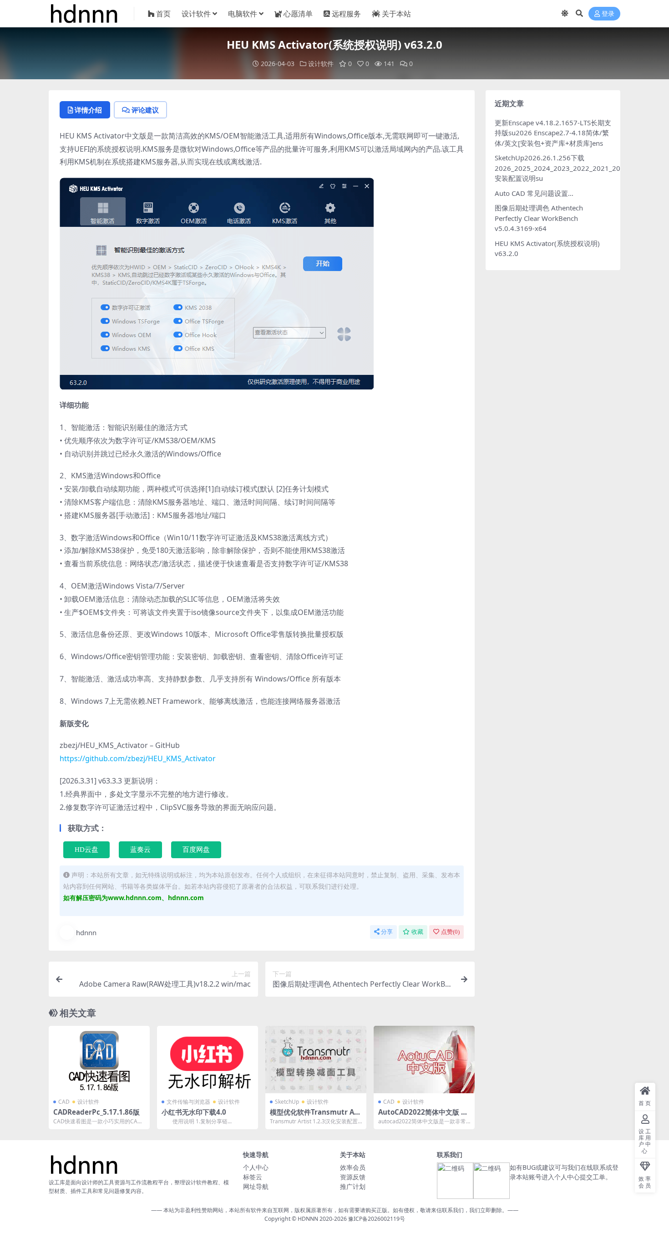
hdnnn (86, 932)
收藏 (417, 931)
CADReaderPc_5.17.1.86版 (96, 1111)
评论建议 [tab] (145, 109)
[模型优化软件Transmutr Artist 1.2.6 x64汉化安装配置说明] (315, 1059)
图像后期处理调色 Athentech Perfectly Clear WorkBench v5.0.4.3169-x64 (539, 218)
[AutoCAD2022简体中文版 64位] (424, 1059)
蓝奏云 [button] (140, 849)
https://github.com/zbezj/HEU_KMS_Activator (138, 758)
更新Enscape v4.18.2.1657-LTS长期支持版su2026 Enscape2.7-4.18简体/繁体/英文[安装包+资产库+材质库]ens (553, 133)
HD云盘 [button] (86, 849)
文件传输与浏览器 (188, 1102)
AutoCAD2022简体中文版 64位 (423, 1116)
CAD (64, 1102)
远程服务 (346, 14)
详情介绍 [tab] (88, 109)
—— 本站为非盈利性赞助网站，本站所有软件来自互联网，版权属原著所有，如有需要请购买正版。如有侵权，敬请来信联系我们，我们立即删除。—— (334, 1210)
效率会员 (352, 1167)
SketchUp (287, 1102)
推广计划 (352, 1186)
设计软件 (196, 14)
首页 (163, 14)
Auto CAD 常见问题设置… (534, 193)
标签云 (252, 1177)
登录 (608, 13)
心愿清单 (298, 14)
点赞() (450, 931)
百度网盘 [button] (196, 849)
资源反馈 (352, 1177)
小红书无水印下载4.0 (194, 1111)
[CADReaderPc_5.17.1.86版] (99, 1059)
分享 (387, 931)
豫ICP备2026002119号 (376, 1219)
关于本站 (396, 14)
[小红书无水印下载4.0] (207, 1059)
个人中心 (256, 1167)
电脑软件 (242, 14)
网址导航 (256, 1186)
